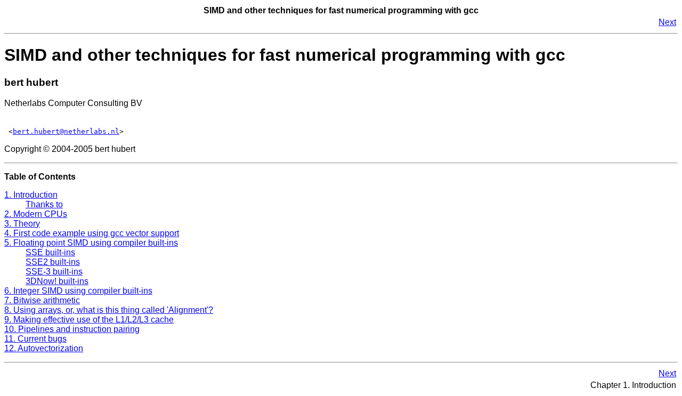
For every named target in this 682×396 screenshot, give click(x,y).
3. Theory (22, 223)
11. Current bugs (35, 338)
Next (667, 22)
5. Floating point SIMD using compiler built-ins (91, 242)
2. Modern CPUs (35, 214)
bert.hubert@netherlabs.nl (66, 131)
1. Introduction (31, 194)
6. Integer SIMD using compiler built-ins (78, 290)
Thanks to (44, 204)
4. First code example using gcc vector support (91, 233)
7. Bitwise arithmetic (42, 300)
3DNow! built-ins (57, 281)
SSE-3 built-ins (54, 271)
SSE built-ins (50, 252)
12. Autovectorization (43, 348)
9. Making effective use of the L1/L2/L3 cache (89, 319)
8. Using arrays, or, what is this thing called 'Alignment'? (108, 309)
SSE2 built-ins (53, 261)
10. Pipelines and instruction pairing (72, 329)
